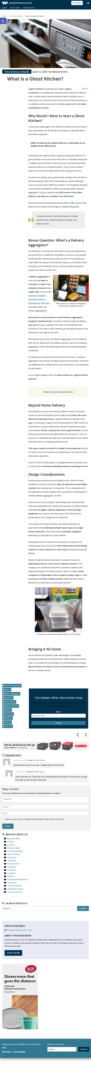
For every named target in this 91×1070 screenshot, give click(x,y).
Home (4, 8)
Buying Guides (13, 838)
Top (85, 1064)
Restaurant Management (17, 879)
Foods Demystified (15, 851)
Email (58, 712)
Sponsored (11, 882)
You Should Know (17, 71)
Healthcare (11, 857)
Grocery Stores (13, 854)
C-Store (10, 841)
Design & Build (13, 848)
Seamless (41, 295)
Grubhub (32, 295)
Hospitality (11, 860)
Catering (10, 844)
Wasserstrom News (15, 888)
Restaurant (9, 714)
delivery (8, 689)
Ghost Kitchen (10, 702)
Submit (58, 723)
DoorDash (32, 299)
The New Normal (14, 885)
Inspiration (28, 8)
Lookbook (11, 873)
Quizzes (10, 876)
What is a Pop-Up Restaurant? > (58, 391)
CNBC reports (76, 203)
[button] (3, 21)
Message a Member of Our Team (19, 930)
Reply (42, 760)
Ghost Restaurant (11, 706)
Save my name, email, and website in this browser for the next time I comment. (34, 819)
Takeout (8, 722)
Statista (43, 192)
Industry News (13, 863)
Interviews (11, 870)
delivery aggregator (12, 694)
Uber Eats (45, 303)
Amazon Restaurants (13, 685)
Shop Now (15, 8)
